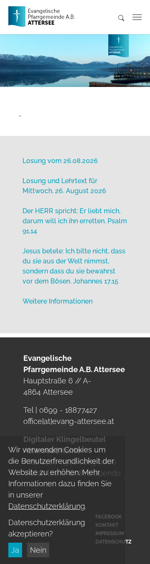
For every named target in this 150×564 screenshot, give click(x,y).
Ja (15, 550)
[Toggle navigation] (137, 17)
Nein (38, 550)
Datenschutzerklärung (46, 506)
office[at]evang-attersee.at (68, 421)
